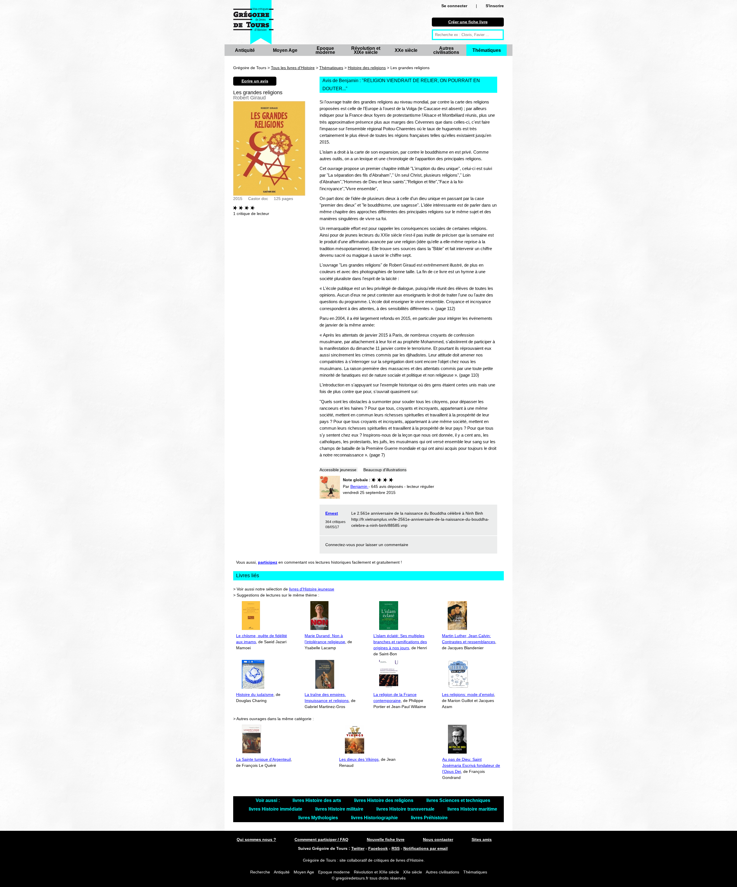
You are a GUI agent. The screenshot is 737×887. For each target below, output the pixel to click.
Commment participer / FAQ (321, 839)
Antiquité (245, 50)
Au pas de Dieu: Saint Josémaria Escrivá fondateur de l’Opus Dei (471, 765)
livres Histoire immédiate (276, 809)
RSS (396, 848)
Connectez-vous (340, 544)
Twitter (357, 848)
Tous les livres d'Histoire (293, 67)
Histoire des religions (367, 67)
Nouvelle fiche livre (385, 839)
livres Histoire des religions (384, 800)
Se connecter (454, 5)
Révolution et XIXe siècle (365, 50)
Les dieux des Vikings (359, 759)
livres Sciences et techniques (458, 800)
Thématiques (486, 50)
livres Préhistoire (429, 817)
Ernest (331, 513)
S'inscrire (495, 5)
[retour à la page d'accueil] (253, 22)
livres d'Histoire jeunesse (311, 589)
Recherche (260, 872)
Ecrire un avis (255, 81)
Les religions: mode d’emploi (468, 694)
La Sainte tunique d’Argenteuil (263, 759)
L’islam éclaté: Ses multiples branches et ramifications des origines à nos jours (400, 641)
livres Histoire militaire (339, 809)
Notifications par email (425, 848)
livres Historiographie (375, 817)
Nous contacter (438, 839)
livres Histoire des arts (317, 800)
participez (267, 562)
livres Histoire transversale (406, 809)
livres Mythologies (318, 817)
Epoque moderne (325, 50)
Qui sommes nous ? (256, 839)
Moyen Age (285, 50)
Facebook (378, 848)
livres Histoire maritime (472, 809)
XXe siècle (406, 50)
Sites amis (482, 839)
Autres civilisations (446, 50)
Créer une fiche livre (468, 22)
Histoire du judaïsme (254, 694)
